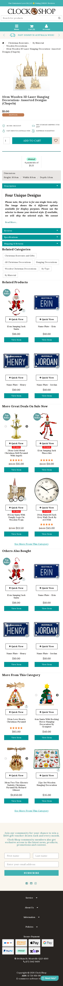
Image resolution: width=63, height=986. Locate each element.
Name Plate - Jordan (47, 384)
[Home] (3, 43)
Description (10, 186)
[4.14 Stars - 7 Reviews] (16, 460)
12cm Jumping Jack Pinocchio (47, 451)
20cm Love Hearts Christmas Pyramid (16, 720)
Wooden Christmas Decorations (20, 268)
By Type (46, 268)
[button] (31, 898)
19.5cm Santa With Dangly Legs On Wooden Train (16, 517)
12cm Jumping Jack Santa (16, 327)
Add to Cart (32, 140)
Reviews (8, 230)
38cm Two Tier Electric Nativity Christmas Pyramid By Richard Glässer (16, 786)
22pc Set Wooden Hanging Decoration (47, 783)
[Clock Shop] (31, 10)
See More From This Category (31, 543)
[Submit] (59, 18)
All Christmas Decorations (18, 262)
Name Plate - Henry (16, 384)
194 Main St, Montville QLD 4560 (32, 958)
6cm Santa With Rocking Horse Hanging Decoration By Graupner (47, 723)
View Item (16, 339)
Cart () (31, 29)
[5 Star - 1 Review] (47, 460)
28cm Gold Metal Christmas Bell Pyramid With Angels (16, 453)
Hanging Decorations (46, 262)
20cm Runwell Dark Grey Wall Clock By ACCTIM (46, 517)
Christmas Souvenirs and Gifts (20, 255)
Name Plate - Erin (47, 326)
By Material (10, 275)
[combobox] (31, 18)
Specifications (11, 237)
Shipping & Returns (13, 243)
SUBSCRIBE (31, 872)
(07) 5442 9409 (32, 961)
